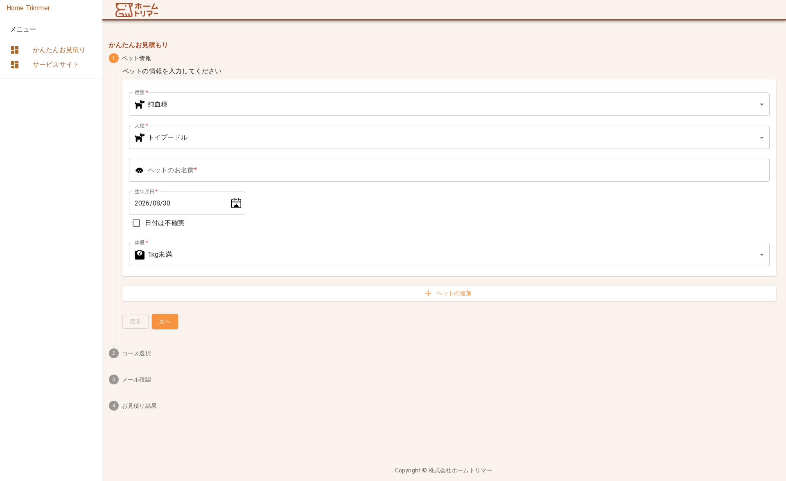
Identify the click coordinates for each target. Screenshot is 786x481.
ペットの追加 (454, 293)
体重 (141, 243)
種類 (141, 92)
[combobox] (449, 104)
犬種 (141, 126)
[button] (47, 50)
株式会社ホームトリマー (460, 470)
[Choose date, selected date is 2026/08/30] (236, 203)
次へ (165, 321)
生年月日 (146, 191)
